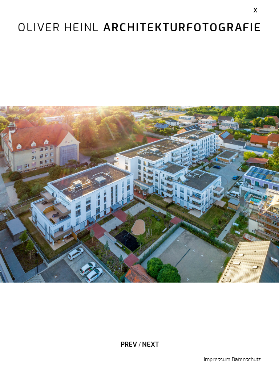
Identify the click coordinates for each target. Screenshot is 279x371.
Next (150, 345)
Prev (129, 345)
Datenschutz (246, 359)
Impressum (217, 359)
